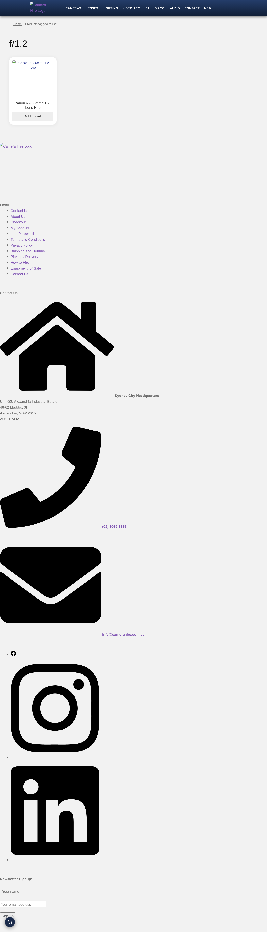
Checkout (18, 221)
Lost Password (22, 233)
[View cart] (10, 922)
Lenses (92, 8)
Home (17, 24)
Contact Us (19, 210)
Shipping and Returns (28, 250)
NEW (207, 8)
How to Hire (20, 262)
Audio (175, 8)
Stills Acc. (155, 8)
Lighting (110, 8)
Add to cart (33, 116)
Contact (192, 8)
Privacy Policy (22, 245)
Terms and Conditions (28, 239)
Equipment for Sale (26, 268)
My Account (20, 227)
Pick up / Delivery (24, 256)
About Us (18, 216)
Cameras (73, 8)
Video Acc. (132, 8)
